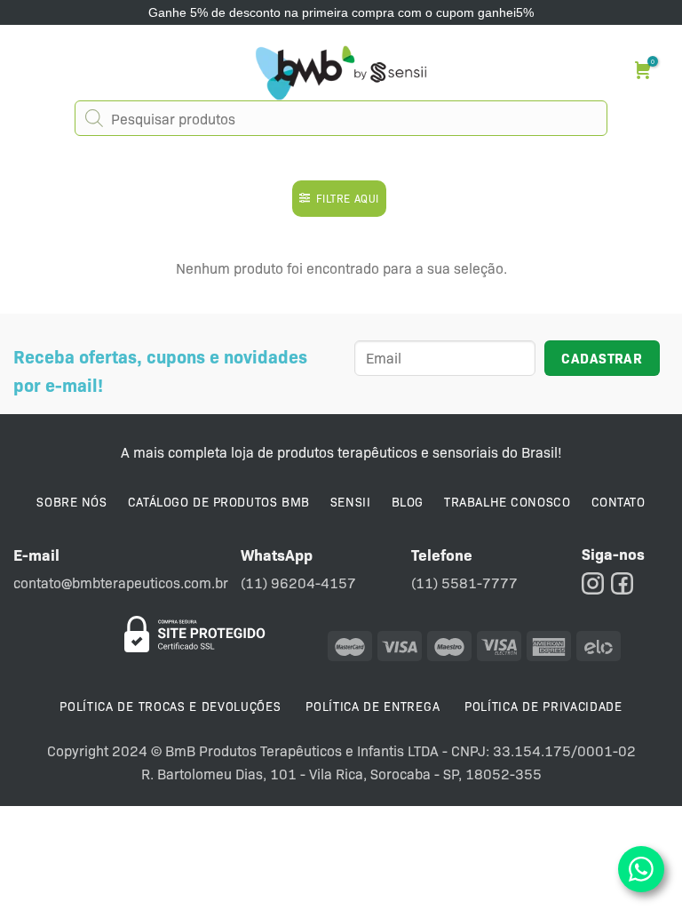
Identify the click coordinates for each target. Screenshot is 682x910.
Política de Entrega (372, 706)
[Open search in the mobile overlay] (341, 118)
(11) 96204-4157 (298, 582)
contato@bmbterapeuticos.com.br (120, 582)
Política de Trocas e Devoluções (170, 706)
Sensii (350, 501)
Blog (408, 501)
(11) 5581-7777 (464, 582)
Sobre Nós (71, 501)
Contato (618, 501)
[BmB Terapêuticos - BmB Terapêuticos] (341, 73)
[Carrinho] (645, 70)
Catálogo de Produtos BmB (219, 501)
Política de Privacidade (543, 706)
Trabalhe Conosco (507, 501)
